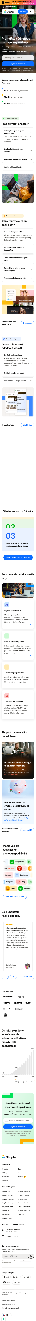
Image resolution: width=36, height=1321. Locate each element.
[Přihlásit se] (31, 1256)
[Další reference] (13, 977)
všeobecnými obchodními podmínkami (22, 70)
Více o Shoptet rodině (15, 897)
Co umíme (27, 323)
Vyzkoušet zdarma (18, 64)
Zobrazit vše (26, 977)
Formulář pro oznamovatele (11, 1308)
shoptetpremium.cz (11, 774)
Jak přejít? (27, 830)
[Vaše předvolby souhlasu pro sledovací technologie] (3, 1319)
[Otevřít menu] (31, 12)
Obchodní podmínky (8, 1300)
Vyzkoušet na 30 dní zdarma (18, 557)
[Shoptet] (9, 11)
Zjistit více (27, 425)
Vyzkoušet (23, 11)
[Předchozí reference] (5, 977)
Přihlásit (31, 7)
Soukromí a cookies (8, 1304)
